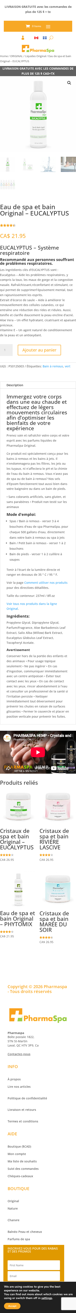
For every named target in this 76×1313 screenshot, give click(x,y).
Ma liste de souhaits (22, 1161)
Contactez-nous (19, 1054)
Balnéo (13, 1232)
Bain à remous (53, 366)
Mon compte (17, 1154)
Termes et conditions (23, 1121)
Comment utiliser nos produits (46, 583)
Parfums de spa (19, 1239)
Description (15, 385)
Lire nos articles (19, 1087)
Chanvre (13, 1220)
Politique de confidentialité (27, 1098)
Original (13, 1201)
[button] (69, 83)
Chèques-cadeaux (20, 1176)
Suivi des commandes (23, 1169)
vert (67, 366)
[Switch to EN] (36, 39)
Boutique (14, 1146)
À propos (14, 1079)
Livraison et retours (22, 1110)
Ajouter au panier (39, 350)
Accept (12, 1306)
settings (46, 1298)
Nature (13, 1208)
